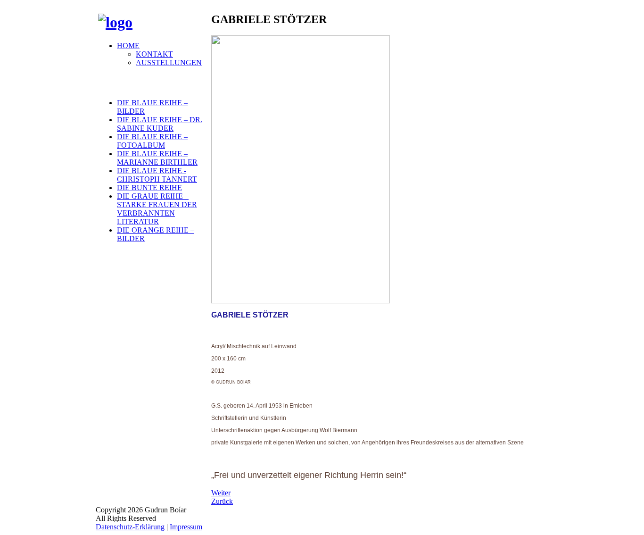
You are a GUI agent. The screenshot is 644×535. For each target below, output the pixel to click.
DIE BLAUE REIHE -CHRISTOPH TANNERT (157, 175)
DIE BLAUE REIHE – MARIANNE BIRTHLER (157, 158)
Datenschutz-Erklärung (130, 527)
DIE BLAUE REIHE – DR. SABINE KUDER (159, 124)
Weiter (221, 493)
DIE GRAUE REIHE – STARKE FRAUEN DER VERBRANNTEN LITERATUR (157, 209)
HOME (128, 46)
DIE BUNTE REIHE (149, 188)
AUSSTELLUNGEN (169, 63)
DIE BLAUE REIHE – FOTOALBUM (152, 141)
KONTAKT (154, 54)
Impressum (186, 527)
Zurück (222, 501)
